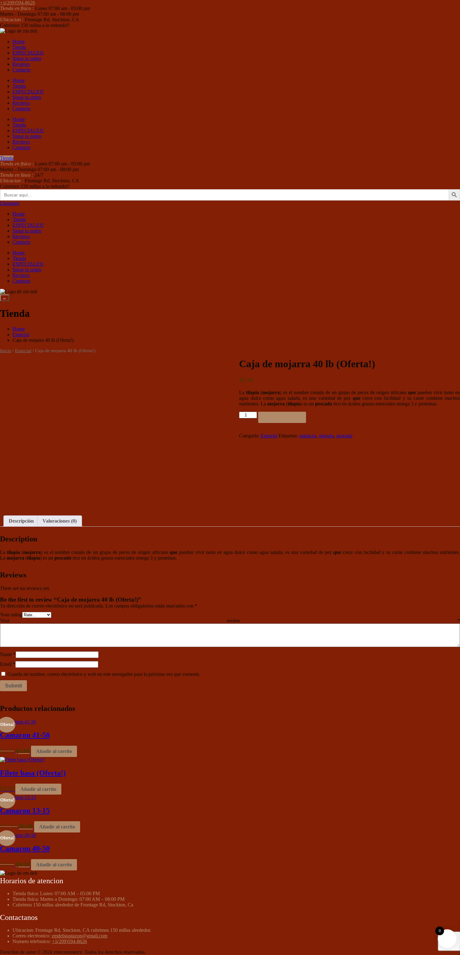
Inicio (5, 350)
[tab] (21, 521)
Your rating (11, 614)
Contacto (21, 69)
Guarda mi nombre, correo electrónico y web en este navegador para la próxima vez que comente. (104, 674)
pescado (344, 435)
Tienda (19, 47)
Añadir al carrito (282, 417)
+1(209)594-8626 (69, 941)
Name (8, 654)
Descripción (21, 521)
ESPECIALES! (28, 52)
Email (7, 664)
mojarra (326, 435)
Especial (21, 334)
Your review (230, 620)
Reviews (21, 64)
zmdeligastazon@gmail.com (79, 935)
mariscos (307, 435)
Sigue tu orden (27, 58)
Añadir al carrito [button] (54, 751)
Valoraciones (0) (60, 521)
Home (19, 41)
